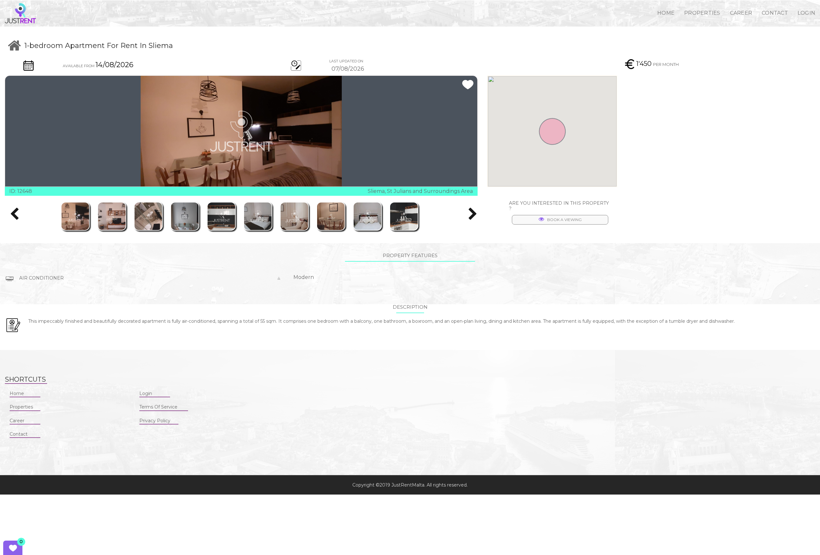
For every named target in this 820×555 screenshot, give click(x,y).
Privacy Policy (154, 421)
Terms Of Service (158, 407)
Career (17, 421)
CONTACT (775, 13)
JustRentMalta (407, 485)
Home (17, 393)
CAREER (741, 13)
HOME (666, 13)
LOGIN (806, 13)
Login (145, 393)
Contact (19, 434)
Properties (21, 407)
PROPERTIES (702, 13)
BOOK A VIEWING (564, 219)
